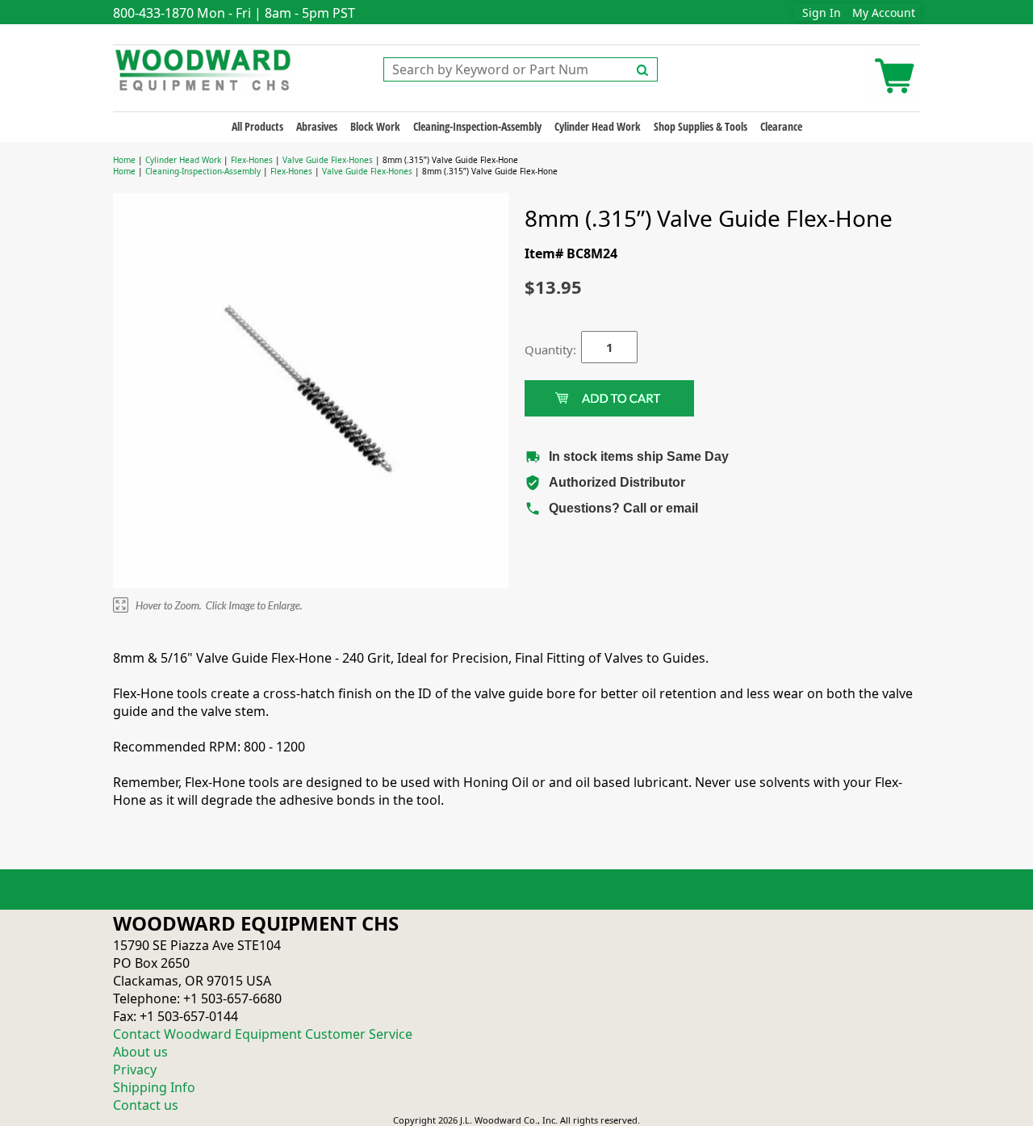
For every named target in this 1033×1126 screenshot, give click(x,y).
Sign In (821, 12)
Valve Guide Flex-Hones (327, 159)
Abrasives (316, 126)
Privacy (135, 1069)
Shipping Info (154, 1087)
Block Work (375, 126)
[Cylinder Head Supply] (204, 68)
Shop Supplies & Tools (700, 126)
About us (140, 1052)
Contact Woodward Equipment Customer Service (262, 1034)
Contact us (145, 1105)
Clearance (781, 126)
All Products (257, 126)
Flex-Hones (252, 159)
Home (124, 159)
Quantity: (541, 349)
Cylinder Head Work (597, 126)
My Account (883, 12)
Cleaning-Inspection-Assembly (477, 126)
